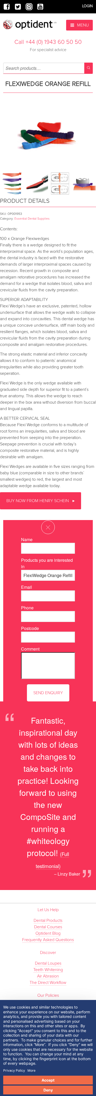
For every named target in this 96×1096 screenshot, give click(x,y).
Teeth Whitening (48, 969)
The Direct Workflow (48, 982)
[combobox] (48, 68)
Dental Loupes (48, 963)
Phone (27, 608)
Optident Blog (48, 933)
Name (27, 539)
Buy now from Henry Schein (38, 500)
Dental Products (48, 920)
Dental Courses (48, 927)
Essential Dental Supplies (32, 218)
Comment (30, 649)
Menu (82, 25)
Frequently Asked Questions (48, 939)
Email (26, 587)
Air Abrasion (48, 976)
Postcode (30, 628)
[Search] (88, 68)
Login (87, 6)
